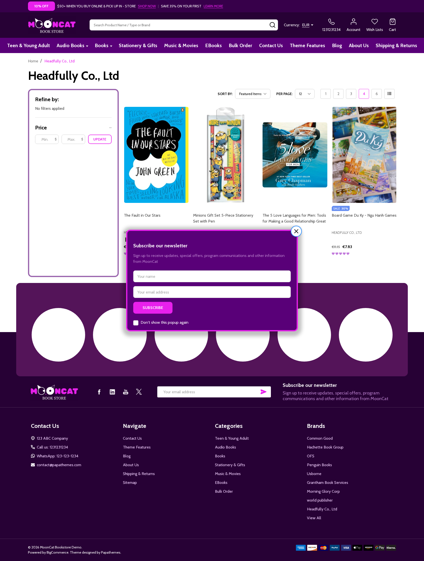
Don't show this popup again (164, 322)
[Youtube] (125, 391)
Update (99, 139)
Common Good (320, 438)
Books (101, 45)
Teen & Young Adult (28, 45)
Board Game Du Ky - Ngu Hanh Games (364, 215)
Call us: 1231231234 (52, 447)
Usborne (314, 473)
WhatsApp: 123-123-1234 (57, 456)
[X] (139, 391)
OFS (310, 456)
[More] (87, 46)
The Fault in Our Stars (142, 215)
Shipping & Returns (396, 45)
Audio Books (70, 45)
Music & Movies (181, 45)
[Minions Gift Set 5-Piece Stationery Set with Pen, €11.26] (225, 155)
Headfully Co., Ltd (322, 509)
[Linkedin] (112, 391)
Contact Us (271, 45)
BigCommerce (57, 552)
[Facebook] (99, 391)
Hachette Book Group (325, 447)
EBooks (213, 45)
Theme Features (307, 45)
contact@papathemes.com (59, 465)
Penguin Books (319, 465)
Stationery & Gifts (138, 45)
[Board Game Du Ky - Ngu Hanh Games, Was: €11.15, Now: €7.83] (364, 155)
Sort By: (225, 94)
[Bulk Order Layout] (389, 94)
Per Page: (284, 94)
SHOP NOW (147, 6)
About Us (359, 45)
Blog (337, 45)
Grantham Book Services (327, 482)
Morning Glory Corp (323, 491)
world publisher (320, 500)
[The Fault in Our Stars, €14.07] (156, 155)
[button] (296, 231)
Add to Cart (304, 263)
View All (314, 518)
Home (33, 61)
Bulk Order (240, 45)
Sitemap (130, 482)
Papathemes (110, 552)
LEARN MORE (213, 6)
